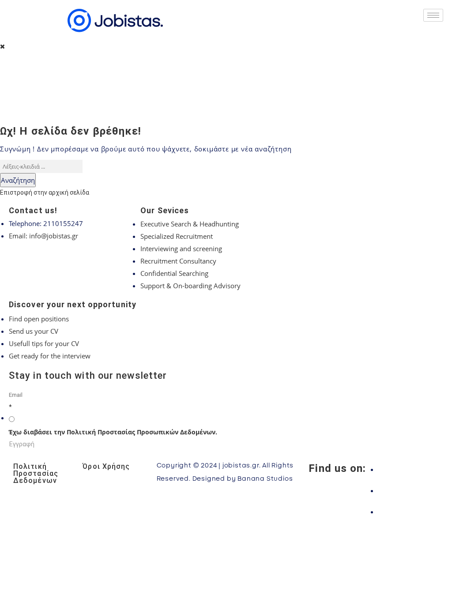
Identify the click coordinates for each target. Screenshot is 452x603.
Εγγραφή (21, 444)
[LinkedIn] (408, 511)
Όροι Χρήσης (106, 466)
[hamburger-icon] (433, 15)
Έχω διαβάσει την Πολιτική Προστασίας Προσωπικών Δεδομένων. (113, 432)
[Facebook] (408, 469)
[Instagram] (408, 490)
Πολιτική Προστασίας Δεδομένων (35, 473)
